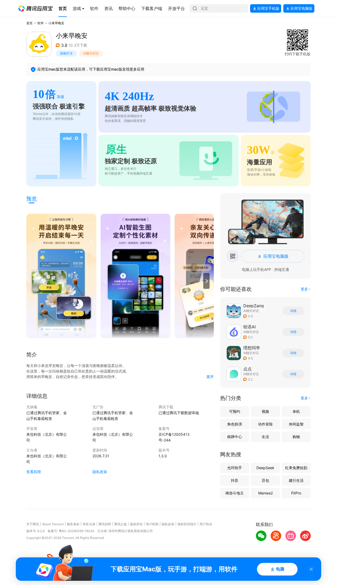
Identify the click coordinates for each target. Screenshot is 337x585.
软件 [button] (40, 23)
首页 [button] (29, 23)
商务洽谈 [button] (89, 524)
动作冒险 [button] (265, 424)
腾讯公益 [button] (120, 524)
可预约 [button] (234, 411)
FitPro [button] (296, 493)
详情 (293, 311)
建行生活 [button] (296, 480)
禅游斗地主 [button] (234, 493)
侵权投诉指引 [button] (186, 524)
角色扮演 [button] (234, 424)
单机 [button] (296, 411)
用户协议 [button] (206, 524)
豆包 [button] (265, 480)
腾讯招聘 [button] (104, 524)
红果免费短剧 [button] (296, 467)
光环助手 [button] (234, 467)
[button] (35, 8)
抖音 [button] (234, 480)
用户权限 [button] (152, 524)
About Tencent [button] (53, 524)
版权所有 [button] (136, 524)
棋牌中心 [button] (234, 436)
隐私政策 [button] (99, 471)
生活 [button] (265, 436)
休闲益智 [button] (296, 424)
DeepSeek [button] (265, 467)
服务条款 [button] (73, 524)
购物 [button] (296, 436)
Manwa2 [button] (265, 493)
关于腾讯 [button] (32, 524)
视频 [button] (265, 411)
